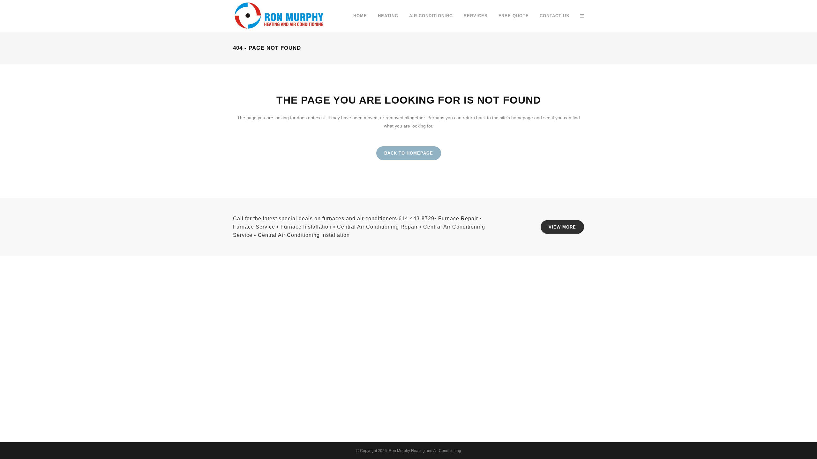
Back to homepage (408, 153)
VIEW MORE (562, 227)
